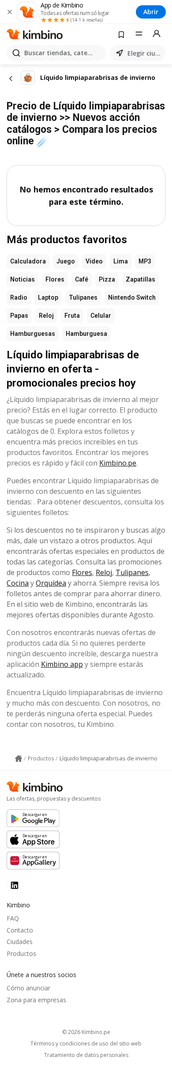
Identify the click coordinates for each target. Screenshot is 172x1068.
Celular (100, 315)
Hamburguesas (32, 333)
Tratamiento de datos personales (86, 1055)
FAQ (13, 918)
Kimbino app (62, 664)
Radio (18, 297)
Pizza (107, 279)
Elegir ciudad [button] (144, 53)
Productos (21, 953)
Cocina (18, 583)
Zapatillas (140, 279)
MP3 (144, 261)
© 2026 (86, 1032)
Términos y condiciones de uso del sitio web (86, 1043)
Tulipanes (83, 297)
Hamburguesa (86, 333)
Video (94, 261)
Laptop (48, 297)
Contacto (20, 930)
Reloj (46, 315)
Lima (120, 261)
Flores (54, 279)
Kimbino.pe (117, 463)
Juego (65, 261)
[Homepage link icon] (18, 758)
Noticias (22, 279)
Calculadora (28, 261)
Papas (19, 315)
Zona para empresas (36, 1000)
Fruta (72, 315)
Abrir (150, 12)
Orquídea (51, 583)
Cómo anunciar (28, 988)
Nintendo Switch (132, 297)
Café (81, 279)
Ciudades (20, 941)
